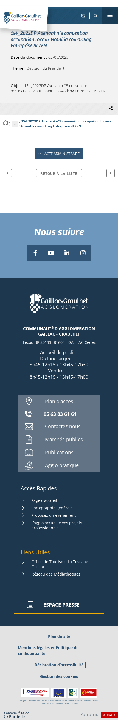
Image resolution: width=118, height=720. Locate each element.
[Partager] (111, 108)
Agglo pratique (62, 465)
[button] (95, 15)
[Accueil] (5, 122)
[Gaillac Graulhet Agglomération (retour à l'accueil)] (31, 23)
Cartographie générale (52, 507)
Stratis (109, 715)
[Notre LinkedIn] (67, 253)
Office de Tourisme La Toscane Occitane (60, 564)
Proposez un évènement (53, 515)
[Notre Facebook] (35, 253)
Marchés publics (64, 439)
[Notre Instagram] (83, 253)
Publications (59, 452)
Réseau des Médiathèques (56, 574)
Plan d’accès (59, 401)
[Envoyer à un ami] (83, 15)
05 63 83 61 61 (60, 414)
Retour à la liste (58, 173)
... (15, 123)
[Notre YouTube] (51, 253)
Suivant (110, 173)
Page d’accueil (44, 500)
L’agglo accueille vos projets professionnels (56, 525)
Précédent (8, 173)
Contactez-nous (63, 426)
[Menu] (110, 15)
